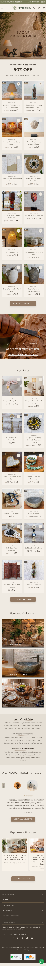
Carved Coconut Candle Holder (12, 143)
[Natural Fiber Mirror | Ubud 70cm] (34, 164)
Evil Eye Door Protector (34, 548)
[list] (23, 739)
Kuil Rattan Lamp (12, 252)
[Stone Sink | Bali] (34, 499)
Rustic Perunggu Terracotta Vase (34, 290)
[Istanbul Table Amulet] (12, 499)
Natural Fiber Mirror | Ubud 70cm (34, 180)
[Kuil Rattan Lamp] (12, 237)
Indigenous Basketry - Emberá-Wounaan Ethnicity (34, 440)
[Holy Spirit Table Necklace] (12, 533)
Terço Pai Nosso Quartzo (12, 401)
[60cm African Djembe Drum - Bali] (12, 201)
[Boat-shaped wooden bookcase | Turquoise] (34, 90)
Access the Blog (23, 876)
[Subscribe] (43, 919)
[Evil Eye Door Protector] (34, 533)
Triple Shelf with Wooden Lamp (34, 402)
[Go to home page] (21, 8)
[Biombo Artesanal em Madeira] (12, 570)
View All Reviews (23, 816)
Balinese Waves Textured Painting (12, 180)
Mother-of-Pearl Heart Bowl (12, 478)
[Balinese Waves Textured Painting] (12, 164)
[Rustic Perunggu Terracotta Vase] (34, 274)
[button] (34, 8)
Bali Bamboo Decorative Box (34, 253)
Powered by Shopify (23, 947)
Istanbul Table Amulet (12, 513)
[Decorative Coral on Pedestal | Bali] (34, 127)
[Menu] (2, 8)
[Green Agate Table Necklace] (34, 462)
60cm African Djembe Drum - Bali (12, 216)
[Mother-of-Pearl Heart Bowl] (12, 462)
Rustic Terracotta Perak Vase (12, 290)
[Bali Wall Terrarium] (34, 570)
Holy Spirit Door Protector (12, 439)
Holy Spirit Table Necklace (12, 549)
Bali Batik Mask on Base (34, 215)
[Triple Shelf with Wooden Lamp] (34, 386)
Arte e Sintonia (11, 944)
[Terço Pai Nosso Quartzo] (12, 386)
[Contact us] (41, 961)
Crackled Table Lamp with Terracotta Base (12, 106)
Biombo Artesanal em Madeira (12, 586)
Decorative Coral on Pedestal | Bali (34, 143)
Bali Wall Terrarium (34, 585)
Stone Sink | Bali (34, 513)
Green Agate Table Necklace (34, 478)
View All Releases (23, 599)
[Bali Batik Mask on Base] (34, 201)
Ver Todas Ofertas (23, 304)
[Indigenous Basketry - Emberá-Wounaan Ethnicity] (34, 423)
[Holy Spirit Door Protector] (12, 423)
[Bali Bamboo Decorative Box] (34, 237)
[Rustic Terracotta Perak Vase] (12, 274)
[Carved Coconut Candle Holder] (12, 127)
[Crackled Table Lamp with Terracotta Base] (12, 90)
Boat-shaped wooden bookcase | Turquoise (34, 106)
